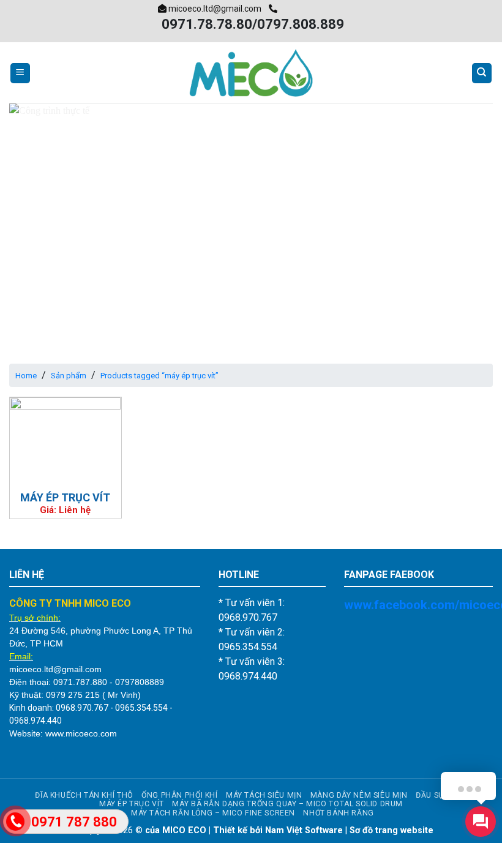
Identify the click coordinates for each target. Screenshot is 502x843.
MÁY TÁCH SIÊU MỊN (264, 795)
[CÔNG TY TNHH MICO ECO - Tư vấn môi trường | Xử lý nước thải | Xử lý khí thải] (251, 72)
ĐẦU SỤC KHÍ (440, 795)
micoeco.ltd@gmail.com (214, 8)
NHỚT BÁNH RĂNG (338, 813)
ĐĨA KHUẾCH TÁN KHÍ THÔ (84, 795)
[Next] (468, 224)
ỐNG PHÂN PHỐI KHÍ (179, 795)
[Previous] (34, 224)
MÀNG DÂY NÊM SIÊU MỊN (359, 795)
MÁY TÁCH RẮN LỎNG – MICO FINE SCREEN (213, 813)
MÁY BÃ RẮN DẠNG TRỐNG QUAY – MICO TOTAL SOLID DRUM (287, 804)
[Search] (482, 73)
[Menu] (20, 73)
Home (26, 375)
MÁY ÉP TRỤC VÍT (65, 497)
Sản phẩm (68, 375)
